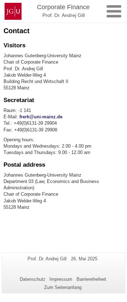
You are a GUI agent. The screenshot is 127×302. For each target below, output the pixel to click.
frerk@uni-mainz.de (40, 116)
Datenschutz (33, 279)
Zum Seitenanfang (62, 287)
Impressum (60, 279)
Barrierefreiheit (91, 279)
